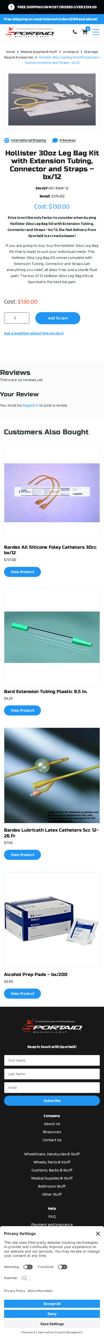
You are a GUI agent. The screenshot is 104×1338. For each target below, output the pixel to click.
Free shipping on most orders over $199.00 (57, 7)
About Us (52, 1123)
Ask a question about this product (34, 333)
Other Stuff (52, 1194)
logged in (30, 405)
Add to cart (58, 318)
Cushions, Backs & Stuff (52, 1170)
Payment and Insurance (51, 1224)
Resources (52, 1131)
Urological (71, 51)
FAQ (51, 1216)
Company (52, 1115)
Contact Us (52, 1139)
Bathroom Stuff (52, 1186)
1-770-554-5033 (75, 32)
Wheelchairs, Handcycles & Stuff (52, 1154)
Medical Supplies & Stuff (39, 51)
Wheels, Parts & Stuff (52, 1162)
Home (10, 51)
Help (52, 1208)
